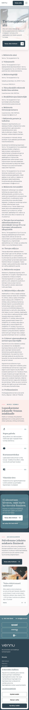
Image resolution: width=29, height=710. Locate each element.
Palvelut (4, 663)
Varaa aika (18, 3)
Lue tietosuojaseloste (9, 688)
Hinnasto (4, 666)
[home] (4, 3)
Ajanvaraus (5, 661)
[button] (26, 3)
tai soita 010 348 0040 (10, 523)
